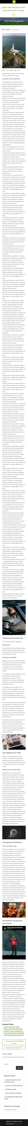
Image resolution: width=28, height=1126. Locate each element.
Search (6, 1064)
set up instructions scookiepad (13, 1093)
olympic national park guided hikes (13, 1029)
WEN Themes (18, 1124)
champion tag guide (10, 1089)
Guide (18, 70)
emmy (12, 70)
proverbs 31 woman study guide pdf (13, 1031)
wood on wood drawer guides (12, 1027)
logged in (11, 1057)
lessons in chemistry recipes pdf (13, 1085)
